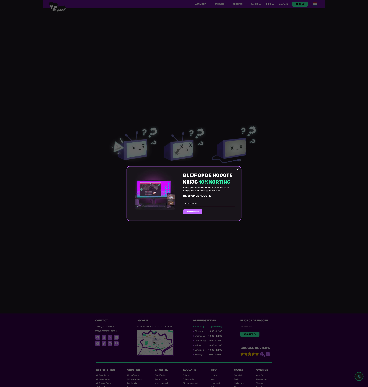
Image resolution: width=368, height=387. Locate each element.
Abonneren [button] (192, 212)
